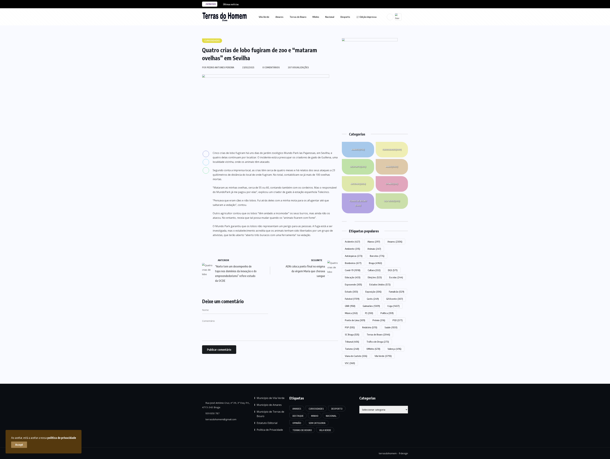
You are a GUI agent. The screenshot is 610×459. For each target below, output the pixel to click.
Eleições (375, 277)
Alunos (373, 241)
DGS (392, 270)
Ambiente (352, 248)
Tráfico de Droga (377, 341)
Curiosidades (391, 149)
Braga (375, 263)
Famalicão (396, 291)
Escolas (396, 277)
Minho (315, 16)
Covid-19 (352, 270)
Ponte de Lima (355, 320)
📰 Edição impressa (366, 16)
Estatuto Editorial (267, 423)
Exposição (373, 291)
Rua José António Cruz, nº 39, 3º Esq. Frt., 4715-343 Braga (226, 405)
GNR (350, 305)
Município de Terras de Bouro (270, 414)
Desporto (345, 16)
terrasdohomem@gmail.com (220, 419)
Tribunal (352, 341)
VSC (350, 363)
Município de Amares (269, 405)
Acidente (352, 241)
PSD (398, 320)
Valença (394, 348)
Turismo (352, 348)
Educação (352, 277)
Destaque (298, 416)
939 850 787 (212, 413)
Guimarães (371, 305)
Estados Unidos (379, 284)
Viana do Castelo (356, 355)
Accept (19, 444)
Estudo (351, 291)
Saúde (391, 327)
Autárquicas (353, 255)
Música (351, 313)
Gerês (373, 298)
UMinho (373, 348)
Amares (279, 16)
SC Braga (352, 334)
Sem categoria (317, 423)
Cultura (374, 270)
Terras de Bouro (298, 16)
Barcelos (377, 255)
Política (386, 313)
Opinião (392, 184)
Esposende (353, 284)
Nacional (329, 16)
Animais (374, 248)
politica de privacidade (61, 437)
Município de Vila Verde (271, 398)
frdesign (403, 453)
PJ (369, 313)
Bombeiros (353, 263)
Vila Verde (264, 16)
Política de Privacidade (270, 430)
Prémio (379, 320)
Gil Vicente (394, 298)
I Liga (393, 305)
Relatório (369, 327)
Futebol (352, 298)
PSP (350, 327)
